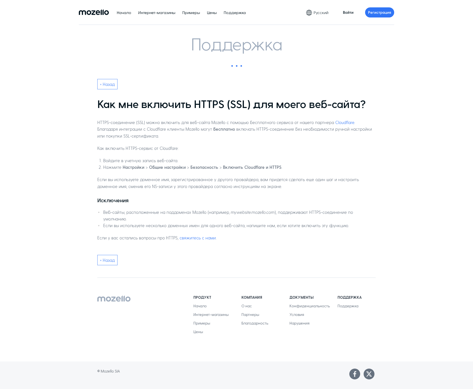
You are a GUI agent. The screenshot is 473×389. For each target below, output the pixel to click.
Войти (348, 12)
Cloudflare (344, 122)
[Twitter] (369, 374)
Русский (321, 12)
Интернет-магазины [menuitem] (156, 12)
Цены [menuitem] (212, 12)
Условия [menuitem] (296, 314)
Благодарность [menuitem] (254, 323)
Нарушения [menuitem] (299, 323)
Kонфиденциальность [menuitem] (309, 306)
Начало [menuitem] (124, 12)
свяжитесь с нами (198, 237)
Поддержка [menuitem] (235, 12)
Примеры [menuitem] (191, 12)
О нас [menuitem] (246, 306)
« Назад (107, 84)
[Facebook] (354, 374)
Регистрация (379, 12)
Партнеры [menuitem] (250, 314)
